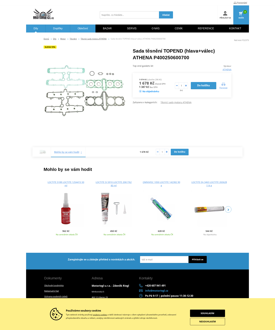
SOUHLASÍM (207, 313)
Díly (54, 38)
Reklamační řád (51, 291)
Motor (63, 38)
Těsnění (73, 38)
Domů (46, 38)
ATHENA (227, 69)
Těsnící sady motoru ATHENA (94, 38)
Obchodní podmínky (54, 285)
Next (228, 209)
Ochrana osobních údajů (55, 296)
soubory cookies (100, 314)
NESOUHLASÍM (207, 321)
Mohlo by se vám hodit (66, 152)
